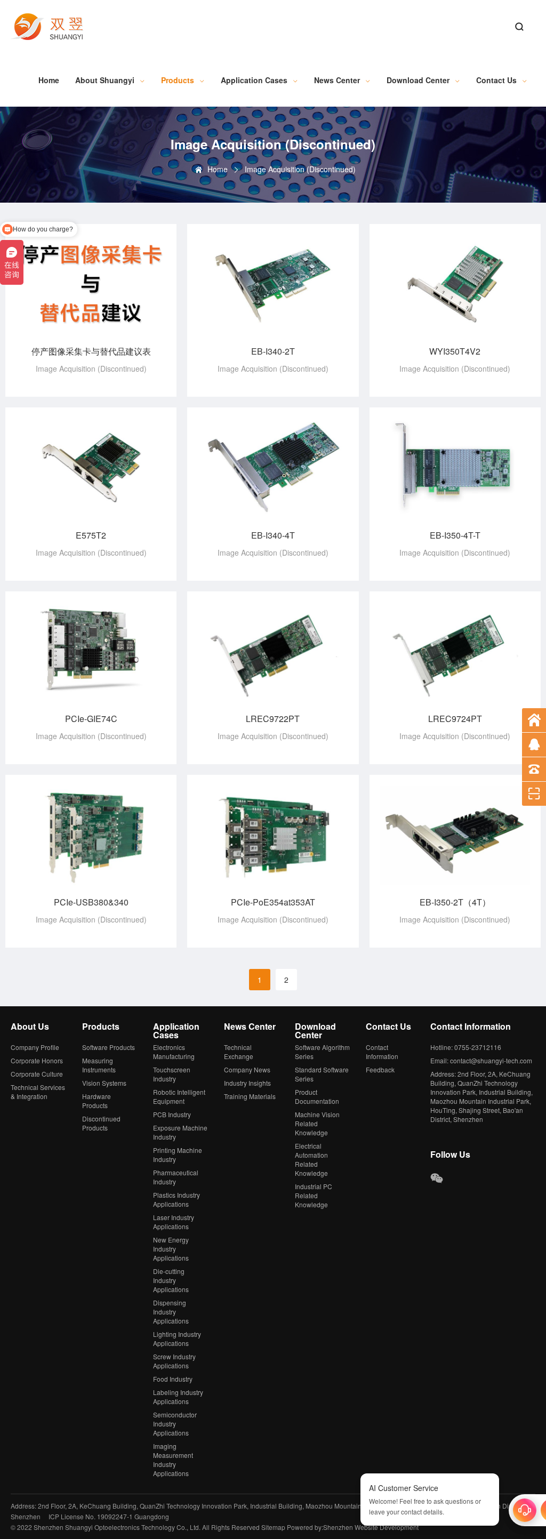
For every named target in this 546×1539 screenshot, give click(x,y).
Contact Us (496, 80)
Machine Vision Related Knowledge (317, 1123)
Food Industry (172, 1378)
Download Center (418, 80)
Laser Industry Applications (173, 1222)
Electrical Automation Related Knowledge (311, 1159)
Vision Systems (104, 1082)
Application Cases (254, 80)
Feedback (380, 1069)
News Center (337, 80)
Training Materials (250, 1096)
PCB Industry (172, 1114)
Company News (247, 1069)
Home (48, 80)
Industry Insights (247, 1082)
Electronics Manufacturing (174, 1052)
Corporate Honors (37, 1060)
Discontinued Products (101, 1123)
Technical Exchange (238, 1052)
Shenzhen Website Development (371, 1527)
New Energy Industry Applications (171, 1248)
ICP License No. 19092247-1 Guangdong (109, 1516)
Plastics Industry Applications (176, 1199)
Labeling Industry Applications (178, 1397)
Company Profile (35, 1047)
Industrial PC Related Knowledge (313, 1195)
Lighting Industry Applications (177, 1338)
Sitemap (273, 1527)
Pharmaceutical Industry (175, 1177)
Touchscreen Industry (171, 1074)
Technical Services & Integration (38, 1092)
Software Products (108, 1047)
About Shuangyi (104, 80)
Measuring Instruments (99, 1065)
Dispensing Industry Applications (171, 1311)
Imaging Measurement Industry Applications (173, 1459)
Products (177, 80)
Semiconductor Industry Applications (175, 1423)
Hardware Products (96, 1101)
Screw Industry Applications (174, 1361)
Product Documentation (317, 1096)
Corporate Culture (37, 1073)
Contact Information (382, 1052)
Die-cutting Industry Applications (171, 1280)
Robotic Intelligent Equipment (179, 1096)
